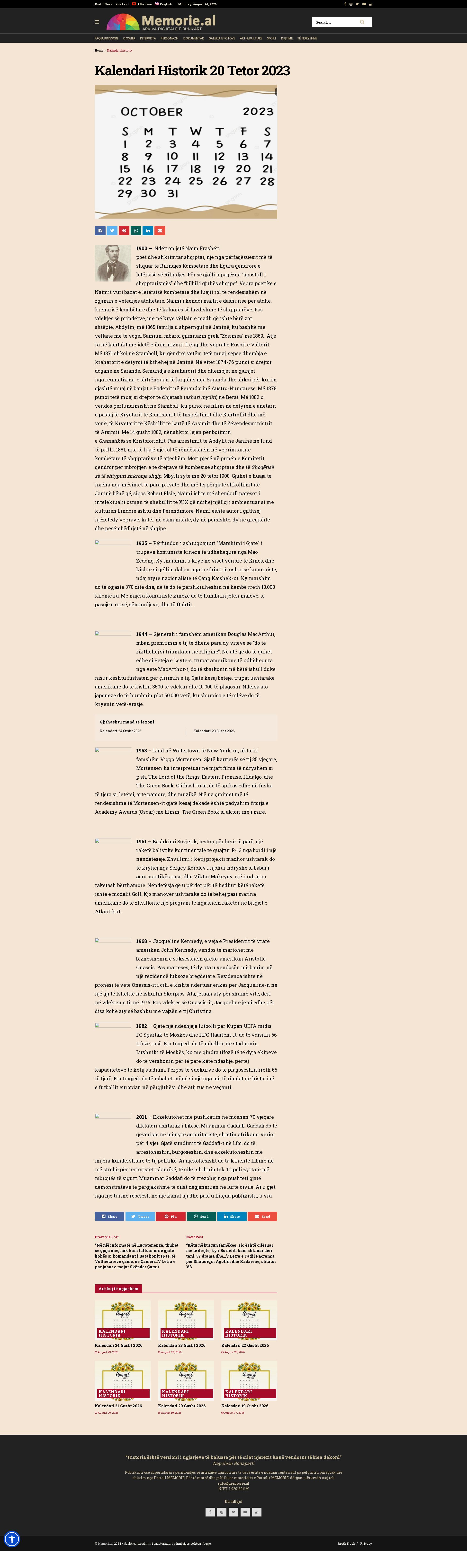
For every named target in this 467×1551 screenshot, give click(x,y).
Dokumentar (193, 38)
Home (99, 50)
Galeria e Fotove (222, 38)
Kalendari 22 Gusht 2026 (245, 1345)
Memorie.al (105, 1543)
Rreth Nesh (103, 4)
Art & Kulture (251, 38)
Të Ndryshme (307, 38)
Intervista (148, 38)
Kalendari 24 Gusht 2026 (120, 731)
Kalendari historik (119, 50)
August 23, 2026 (107, 1352)
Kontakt (122, 4)
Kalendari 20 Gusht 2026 (182, 1405)
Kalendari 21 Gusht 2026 (118, 1405)
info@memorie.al (233, 1483)
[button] (12, 1539)
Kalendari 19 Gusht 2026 (245, 1405)
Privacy (366, 1543)
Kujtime (287, 38)
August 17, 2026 (234, 1412)
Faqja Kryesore (106, 38)
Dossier (129, 38)
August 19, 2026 (170, 1412)
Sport (271, 38)
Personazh (169, 38)
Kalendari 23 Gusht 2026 (214, 731)
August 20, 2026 (170, 1352)
